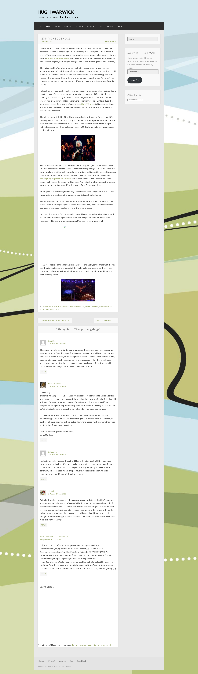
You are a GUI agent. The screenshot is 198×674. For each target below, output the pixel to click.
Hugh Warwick (56, 12)
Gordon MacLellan (55, 384)
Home (40, 26)
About (48, 26)
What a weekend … (106, 321)
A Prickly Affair (47, 307)
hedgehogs (80, 307)
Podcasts (79, 26)
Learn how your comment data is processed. (91, 645)
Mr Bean (88, 307)
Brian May (57, 307)
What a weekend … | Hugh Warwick (54, 537)
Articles (90, 26)
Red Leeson (52, 452)
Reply (43, 372)
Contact (110, 26)
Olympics (95, 307)
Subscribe (134, 80)
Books (57, 26)
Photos (67, 26)
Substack (41, 661)
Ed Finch (51, 491)
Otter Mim (52, 341)
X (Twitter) (51, 661)
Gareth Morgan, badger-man (54, 321)
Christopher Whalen (64, 666)
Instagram (62, 661)
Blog (120, 26)
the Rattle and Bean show (57, 58)
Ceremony (65, 307)
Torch (57, 309)
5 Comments (111, 41)
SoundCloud (81, 661)
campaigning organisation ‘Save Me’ (56, 178)
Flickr (71, 661)
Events (100, 26)
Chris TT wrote (88, 104)
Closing (72, 307)
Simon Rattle (104, 307)
